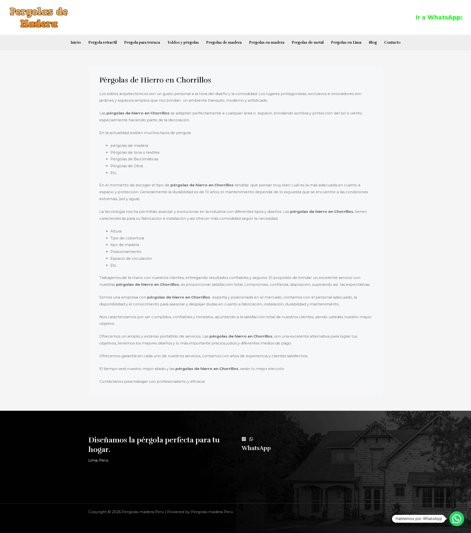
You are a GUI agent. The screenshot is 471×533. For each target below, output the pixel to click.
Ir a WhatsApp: (439, 17)
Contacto (392, 42)
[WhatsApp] (251, 439)
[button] (456, 518)
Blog (373, 42)
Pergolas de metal (308, 42)
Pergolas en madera (266, 42)
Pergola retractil (102, 42)
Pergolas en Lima (346, 42)
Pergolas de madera (224, 42)
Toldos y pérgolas (183, 42)
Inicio (76, 42)
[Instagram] (244, 439)
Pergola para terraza (142, 42)
